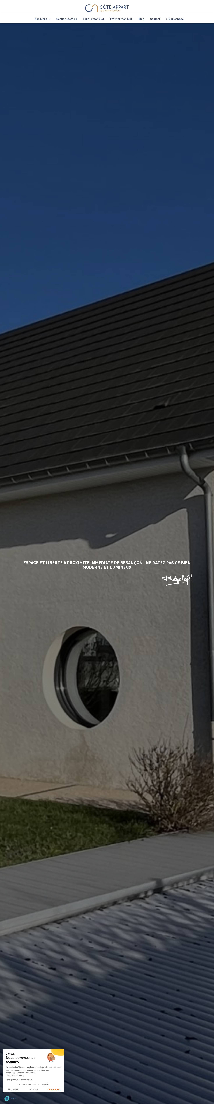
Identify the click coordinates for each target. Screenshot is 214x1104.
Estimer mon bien (121, 19)
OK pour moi (54, 1089)
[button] (10, 1098)
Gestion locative (66, 19)
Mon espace (176, 19)
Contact (155, 19)
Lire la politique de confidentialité (19, 1080)
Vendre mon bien (94, 19)
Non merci (13, 1089)
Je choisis (33, 1089)
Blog (141, 19)
